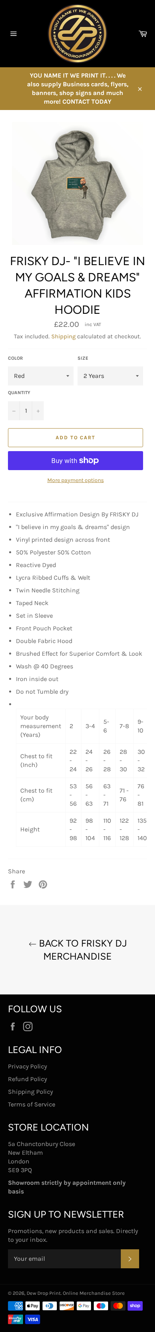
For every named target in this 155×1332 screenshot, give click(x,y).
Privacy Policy (27, 1066)
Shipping (63, 336)
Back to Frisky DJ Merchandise (82, 949)
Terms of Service (31, 1104)
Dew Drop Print (44, 1293)
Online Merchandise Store (94, 1293)
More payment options (75, 480)
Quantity (19, 392)
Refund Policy (27, 1079)
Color (15, 358)
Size (83, 358)
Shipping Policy (30, 1091)
